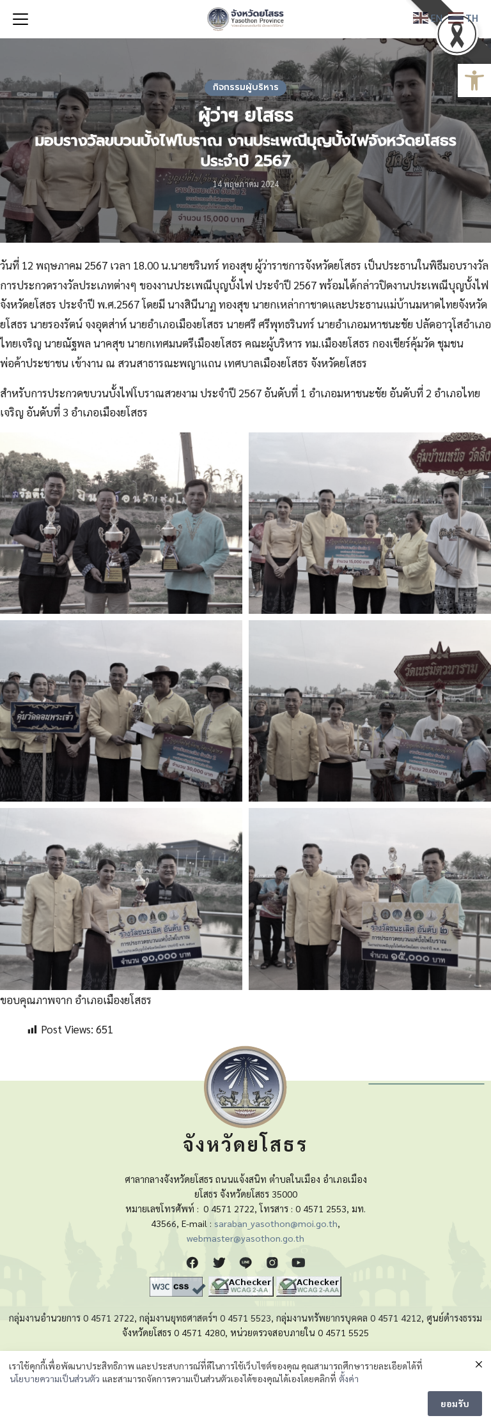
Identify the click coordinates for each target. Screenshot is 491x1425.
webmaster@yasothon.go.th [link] (245, 1238)
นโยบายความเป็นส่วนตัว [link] (55, 1378)
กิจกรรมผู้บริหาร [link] (246, 87)
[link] (474, 80)
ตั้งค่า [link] (349, 1378)
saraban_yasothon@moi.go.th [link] (276, 1223)
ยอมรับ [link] (454, 1403)
